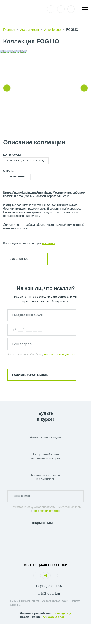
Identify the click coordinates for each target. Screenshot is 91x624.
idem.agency (62, 613)
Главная (9, 29)
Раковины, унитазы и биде (26, 160)
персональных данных (60, 354)
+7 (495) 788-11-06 (49, 586)
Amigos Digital (53, 616)
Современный (17, 176)
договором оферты (46, 510)
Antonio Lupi (52, 29)
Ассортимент (29, 29)
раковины (48, 243)
